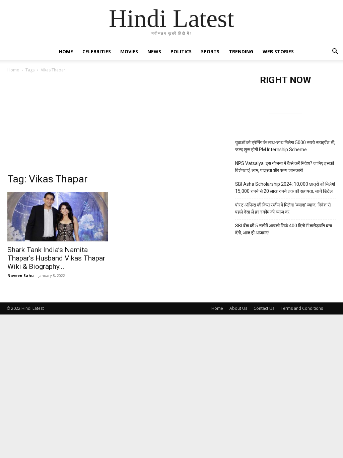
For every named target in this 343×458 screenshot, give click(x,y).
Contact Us (264, 308)
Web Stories (278, 51)
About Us (238, 308)
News (154, 51)
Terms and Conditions (302, 308)
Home (66, 51)
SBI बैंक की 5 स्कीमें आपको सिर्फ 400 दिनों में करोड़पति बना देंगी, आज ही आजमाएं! (283, 229)
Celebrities (96, 51)
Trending (241, 51)
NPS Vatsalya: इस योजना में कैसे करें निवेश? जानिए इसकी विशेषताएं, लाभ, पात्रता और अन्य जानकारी (284, 167)
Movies (129, 51)
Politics (181, 51)
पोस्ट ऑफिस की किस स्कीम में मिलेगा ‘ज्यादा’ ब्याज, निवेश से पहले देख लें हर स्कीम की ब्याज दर (283, 208)
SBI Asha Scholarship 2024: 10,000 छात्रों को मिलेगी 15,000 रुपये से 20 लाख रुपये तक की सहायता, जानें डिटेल (285, 187)
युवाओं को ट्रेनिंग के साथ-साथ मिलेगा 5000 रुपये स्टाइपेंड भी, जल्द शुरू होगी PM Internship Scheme (285, 146)
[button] (335, 52)
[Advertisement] (114, 127)
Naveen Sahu (20, 275)
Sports (210, 51)
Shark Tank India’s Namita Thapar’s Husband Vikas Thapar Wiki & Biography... (56, 258)
